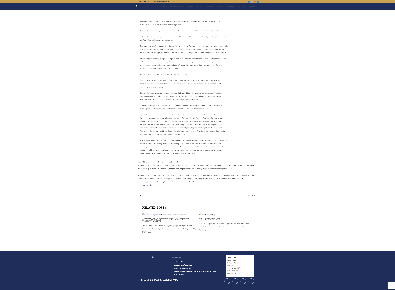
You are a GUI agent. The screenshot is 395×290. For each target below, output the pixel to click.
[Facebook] (249, 2)
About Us (163, 7)
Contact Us (251, 7)
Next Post (252, 196)
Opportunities (231, 7)
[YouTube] (255, 2)
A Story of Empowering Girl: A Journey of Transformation (165, 220)
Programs (200, 7)
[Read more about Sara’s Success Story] (207, 214)
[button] (258, 7)
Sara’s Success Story (210, 219)
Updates (220, 7)
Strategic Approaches (176, 7)
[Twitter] (252, 2)
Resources (241, 7)
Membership (190, 7)
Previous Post (144, 196)
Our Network (210, 7)
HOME (157, 7)
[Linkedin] (258, 2)
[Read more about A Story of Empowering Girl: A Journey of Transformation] (164, 214)
